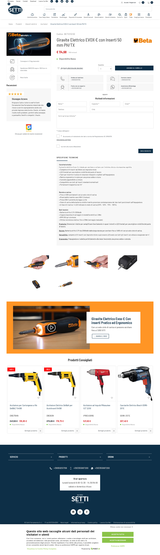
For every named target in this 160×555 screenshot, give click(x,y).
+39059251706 (60, 468)
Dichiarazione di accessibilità (124, 522)
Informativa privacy (78, 522)
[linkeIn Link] (73, 512)
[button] (49, 105)
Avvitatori (44, 24)
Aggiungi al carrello (134, 68)
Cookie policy (93, 522)
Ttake (130, 17)
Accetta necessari (118, 540)
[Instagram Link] (80, 512)
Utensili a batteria (110, 17)
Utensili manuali (88, 17)
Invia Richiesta (145, 151)
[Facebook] (9, 4)
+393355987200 (80, 468)
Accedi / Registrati (129, 2)
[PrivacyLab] (95, 549)
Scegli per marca (139, 17)
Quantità (101, 65)
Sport (125, 17)
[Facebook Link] (86, 512)
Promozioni (149, 17)
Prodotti (19, 24)
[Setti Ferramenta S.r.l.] (15, 8)
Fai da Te (119, 17)
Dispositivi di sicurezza (75, 17)
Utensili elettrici (99, 17)
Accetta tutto (117, 534)
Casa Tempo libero (44, 17)
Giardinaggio (63, 17)
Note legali (65, 522)
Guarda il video (101, 336)
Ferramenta (54, 17)
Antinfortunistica (32, 17)
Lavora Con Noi (105, 522)
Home (11, 24)
